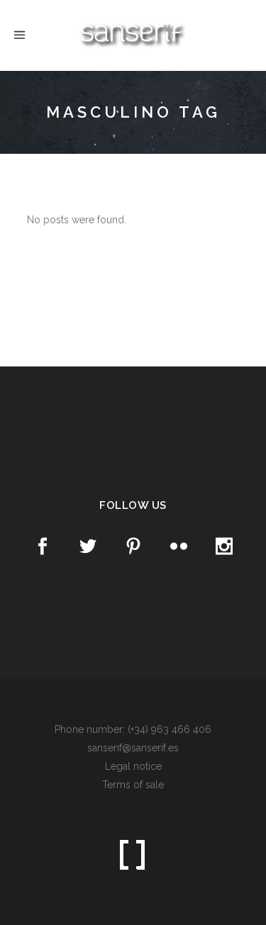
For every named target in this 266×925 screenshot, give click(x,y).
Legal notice (133, 766)
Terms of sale (133, 784)
